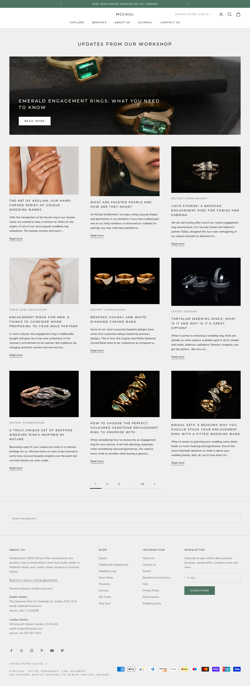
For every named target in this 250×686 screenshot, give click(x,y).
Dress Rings (106, 577)
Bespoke (99, 22)
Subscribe (199, 590)
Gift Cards (105, 597)
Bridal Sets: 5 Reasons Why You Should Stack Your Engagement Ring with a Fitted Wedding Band (205, 429)
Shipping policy (152, 603)
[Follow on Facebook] (11, 651)
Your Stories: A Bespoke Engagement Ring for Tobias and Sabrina (205, 210)
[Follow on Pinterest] (42, 651)
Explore (77, 22)
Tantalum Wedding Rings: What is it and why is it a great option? (203, 323)
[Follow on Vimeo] (62, 651)
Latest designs (184, 311)
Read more (34, 120)
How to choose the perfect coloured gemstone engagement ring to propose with (124, 427)
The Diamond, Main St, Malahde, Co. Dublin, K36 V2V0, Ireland (59, 674)
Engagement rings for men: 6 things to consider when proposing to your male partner (43, 321)
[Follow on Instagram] (32, 651)
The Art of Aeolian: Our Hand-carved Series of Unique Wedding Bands (40, 205)
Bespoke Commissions (156, 577)
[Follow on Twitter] (21, 651)
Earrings (104, 590)
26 (142, 484)
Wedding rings (107, 571)
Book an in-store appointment (125, 4)
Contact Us (170, 22)
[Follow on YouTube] (52, 651)
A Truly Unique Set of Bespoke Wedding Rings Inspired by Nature (41, 434)
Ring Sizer (105, 603)
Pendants (104, 584)
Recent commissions (189, 198)
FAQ (145, 584)
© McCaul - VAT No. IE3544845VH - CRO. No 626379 (47, 671)
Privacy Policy (151, 590)
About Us (122, 22)
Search (103, 558)
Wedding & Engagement (113, 565)
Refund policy (151, 597)
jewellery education (28, 309)
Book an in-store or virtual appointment (33, 580)
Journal (145, 22)
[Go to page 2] (154, 484)
